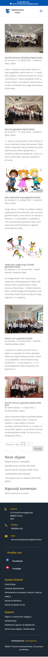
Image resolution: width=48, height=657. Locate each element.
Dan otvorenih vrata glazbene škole (22, 197)
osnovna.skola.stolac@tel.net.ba (26, 539)
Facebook (17, 561)
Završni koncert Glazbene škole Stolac (24, 57)
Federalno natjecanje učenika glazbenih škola (19, 265)
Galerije (8, 272)
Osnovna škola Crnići (15, 605)
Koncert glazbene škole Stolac (20, 129)
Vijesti (13, 63)
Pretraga (38, 448)
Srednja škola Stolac (14, 588)
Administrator (13, 407)
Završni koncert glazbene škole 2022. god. (23, 403)
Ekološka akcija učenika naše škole (20, 465)
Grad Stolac (10, 584)
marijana (11, 60)
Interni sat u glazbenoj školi (18, 338)
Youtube (16, 568)
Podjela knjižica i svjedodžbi (17, 461)
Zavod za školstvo (13, 600)
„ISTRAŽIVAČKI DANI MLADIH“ (18, 474)
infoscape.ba (31, 640)
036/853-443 (17, 528)
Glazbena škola (19, 272)
